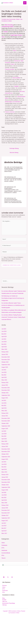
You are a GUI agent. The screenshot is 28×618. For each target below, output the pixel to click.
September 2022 (6, 364)
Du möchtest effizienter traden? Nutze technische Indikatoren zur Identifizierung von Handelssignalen (13, 305)
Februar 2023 (5, 351)
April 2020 (4, 438)
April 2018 (4, 500)
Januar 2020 (5, 446)
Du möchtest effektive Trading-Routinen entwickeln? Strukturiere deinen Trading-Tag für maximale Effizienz (13, 317)
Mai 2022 (4, 375)
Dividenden (4, 545)
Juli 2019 (4, 461)
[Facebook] (3, 577)
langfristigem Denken (16, 35)
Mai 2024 (4, 334)
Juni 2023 (4, 341)
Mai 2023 (4, 344)
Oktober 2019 (5, 454)
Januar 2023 (5, 354)
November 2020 (6, 420)
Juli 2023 (4, 339)
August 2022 (5, 367)
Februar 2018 (5, 505)
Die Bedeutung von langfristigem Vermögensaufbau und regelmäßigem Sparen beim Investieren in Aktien (12, 189)
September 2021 (6, 395)
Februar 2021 (5, 413)
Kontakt (4, 599)
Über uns (4, 601)
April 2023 (4, 346)
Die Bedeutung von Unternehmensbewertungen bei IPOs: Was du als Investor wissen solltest (13, 179)
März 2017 (4, 533)
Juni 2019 (4, 464)
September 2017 (6, 518)
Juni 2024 (4, 331)
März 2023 (4, 349)
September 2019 (6, 456)
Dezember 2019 (6, 449)
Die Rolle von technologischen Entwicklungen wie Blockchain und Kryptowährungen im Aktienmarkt (13, 169)
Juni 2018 (4, 495)
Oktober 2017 (5, 515)
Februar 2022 (5, 382)
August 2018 (5, 490)
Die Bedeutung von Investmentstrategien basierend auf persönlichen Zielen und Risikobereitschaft (13, 200)
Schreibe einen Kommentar (8, 19)
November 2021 (6, 390)
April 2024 (4, 336)
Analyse (12, 64)
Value (3, 36)
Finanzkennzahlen (9, 69)
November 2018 (6, 482)
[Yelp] (7, 577)
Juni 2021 (4, 403)
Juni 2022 (4, 372)
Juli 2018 (4, 492)
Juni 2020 (4, 433)
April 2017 (4, 530)
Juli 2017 (4, 523)
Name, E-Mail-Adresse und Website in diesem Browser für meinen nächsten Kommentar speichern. (12, 259)
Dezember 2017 (6, 510)
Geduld (5, 31)
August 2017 (5, 520)
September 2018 (6, 487)
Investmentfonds (6, 553)
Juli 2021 (4, 400)
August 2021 (5, 398)
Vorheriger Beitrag (14, 148)
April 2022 (4, 377)
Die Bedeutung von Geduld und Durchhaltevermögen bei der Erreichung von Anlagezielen (13, 298)
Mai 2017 (4, 528)
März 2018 (4, 502)
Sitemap (4, 605)
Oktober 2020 (5, 423)
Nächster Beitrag (14, 152)
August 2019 (5, 459)
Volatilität (16, 86)
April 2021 (4, 408)
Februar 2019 (5, 474)
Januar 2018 (5, 507)
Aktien (17, 19)
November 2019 (6, 451)
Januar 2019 (5, 477)
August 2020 (5, 428)
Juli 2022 (4, 369)
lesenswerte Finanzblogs (8, 603)
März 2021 (4, 410)
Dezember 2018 (6, 479)
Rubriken (4, 585)
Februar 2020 (5, 444)
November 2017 (6, 513)
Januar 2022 (5, 385)
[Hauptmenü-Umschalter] (24, 2)
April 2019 (4, 469)
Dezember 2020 (6, 418)
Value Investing (9, 24)
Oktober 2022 (5, 362)
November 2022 (6, 359)
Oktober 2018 (5, 484)
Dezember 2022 (6, 357)
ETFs (3, 547)
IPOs (3, 555)
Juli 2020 (4, 431)
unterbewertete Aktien (8, 26)
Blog (3, 598)
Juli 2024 (4, 329)
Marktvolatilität (16, 77)
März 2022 (4, 380)
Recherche (17, 60)
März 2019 (4, 472)
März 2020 (4, 441)
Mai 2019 (4, 466)
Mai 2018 (4, 497)
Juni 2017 (4, 525)
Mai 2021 (4, 405)
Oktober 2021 (5, 392)
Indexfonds (4, 550)
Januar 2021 (5, 415)
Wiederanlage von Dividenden (12, 101)
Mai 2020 (4, 436)
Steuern (4, 558)
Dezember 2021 (6, 387)
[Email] (12, 577)
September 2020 (6, 426)
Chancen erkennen (10, 112)
